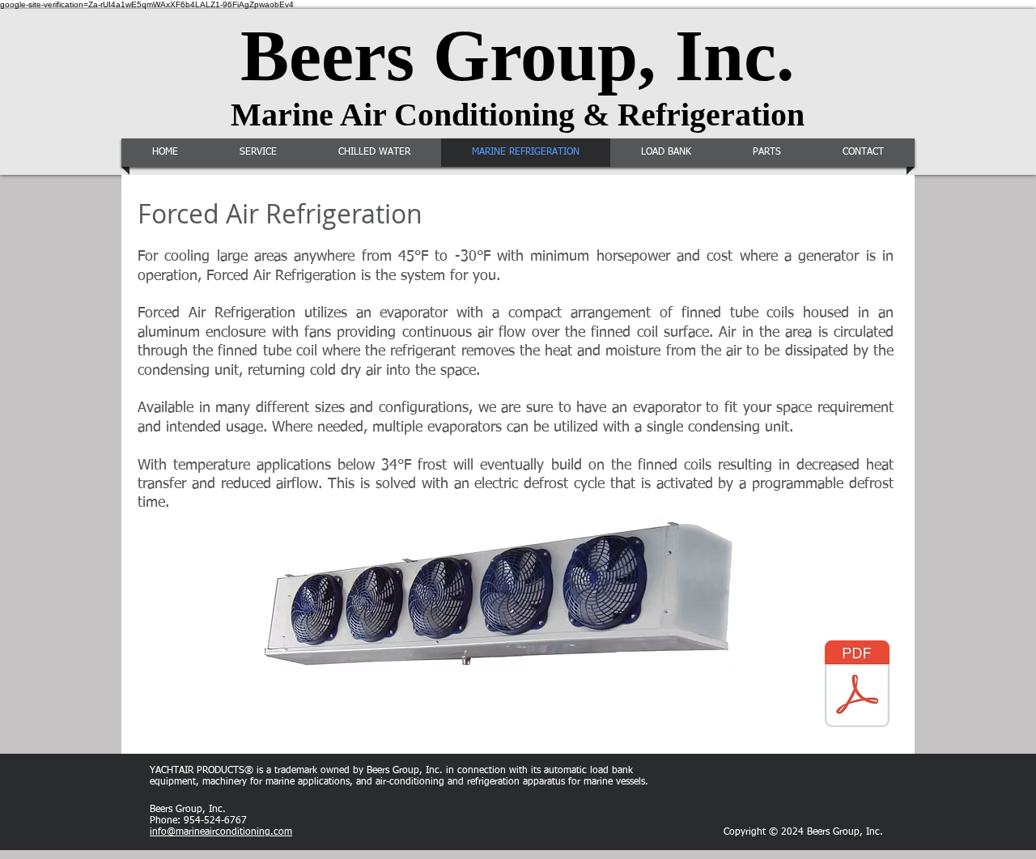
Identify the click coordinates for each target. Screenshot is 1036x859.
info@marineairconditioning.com (221, 832)
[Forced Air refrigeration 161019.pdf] (857, 685)
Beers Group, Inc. (517, 55)
